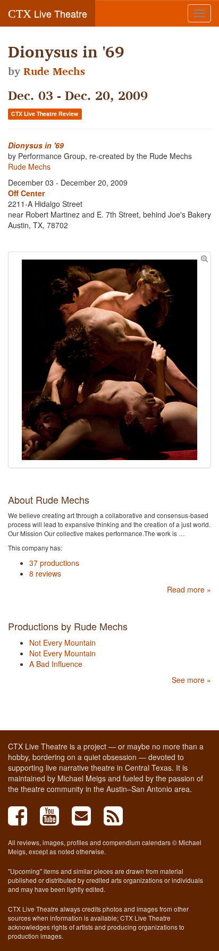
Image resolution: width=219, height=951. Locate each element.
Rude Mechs (54, 71)
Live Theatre (47, 13)
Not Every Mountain (62, 642)
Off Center (26, 193)
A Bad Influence (55, 663)
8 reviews (45, 573)
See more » (191, 679)
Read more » (189, 589)
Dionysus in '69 (36, 145)
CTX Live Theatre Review (44, 114)
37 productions (54, 562)
